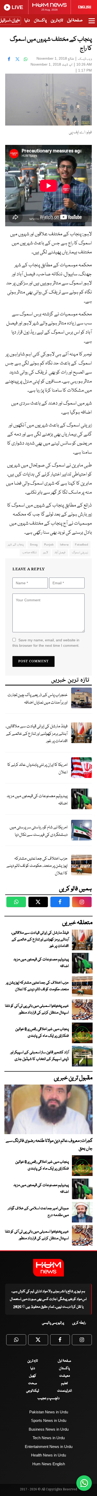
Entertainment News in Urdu (48, 1446)
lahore (64, 544)
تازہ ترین (57, 20)
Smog (34, 544)
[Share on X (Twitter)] (17, 59)
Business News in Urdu (49, 1429)
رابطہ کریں (79, 1323)
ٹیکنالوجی (32, 1391)
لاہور (45, 552)
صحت (32, 1383)
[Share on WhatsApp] (25, 59)
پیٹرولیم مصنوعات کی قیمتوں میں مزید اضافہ (37, 800)
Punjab (49, 544)
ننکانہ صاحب (29, 552)
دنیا (27, 20)
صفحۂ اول (75, 20)
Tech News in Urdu (49, 1438)
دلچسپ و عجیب (48, 1398)
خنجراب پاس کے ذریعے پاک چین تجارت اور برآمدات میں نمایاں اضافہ (38, 699)
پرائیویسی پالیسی (53, 1323)
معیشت (64, 1376)
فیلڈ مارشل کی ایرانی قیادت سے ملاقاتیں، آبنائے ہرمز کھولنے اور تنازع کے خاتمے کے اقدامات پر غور (36, 733)
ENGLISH (84, 7)
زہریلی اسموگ (80, 552)
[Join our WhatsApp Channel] (84, 1483)
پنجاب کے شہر (16, 544)
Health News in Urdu (48, 1455)
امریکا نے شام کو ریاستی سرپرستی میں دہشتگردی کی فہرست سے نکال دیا (39, 831)
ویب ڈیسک (85, 59)
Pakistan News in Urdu (48, 1412)
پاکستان (40, 20)
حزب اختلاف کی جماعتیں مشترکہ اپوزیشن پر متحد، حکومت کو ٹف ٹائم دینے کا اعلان (37, 866)
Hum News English (48, 1464)
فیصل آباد (60, 552)
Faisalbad (81, 544)
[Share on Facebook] (9, 59)
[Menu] (91, 23)
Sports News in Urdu (48, 1420)
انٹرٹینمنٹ (64, 1391)
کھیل (32, 1376)
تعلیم (64, 1383)
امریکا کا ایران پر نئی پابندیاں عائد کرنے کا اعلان (37, 769)
